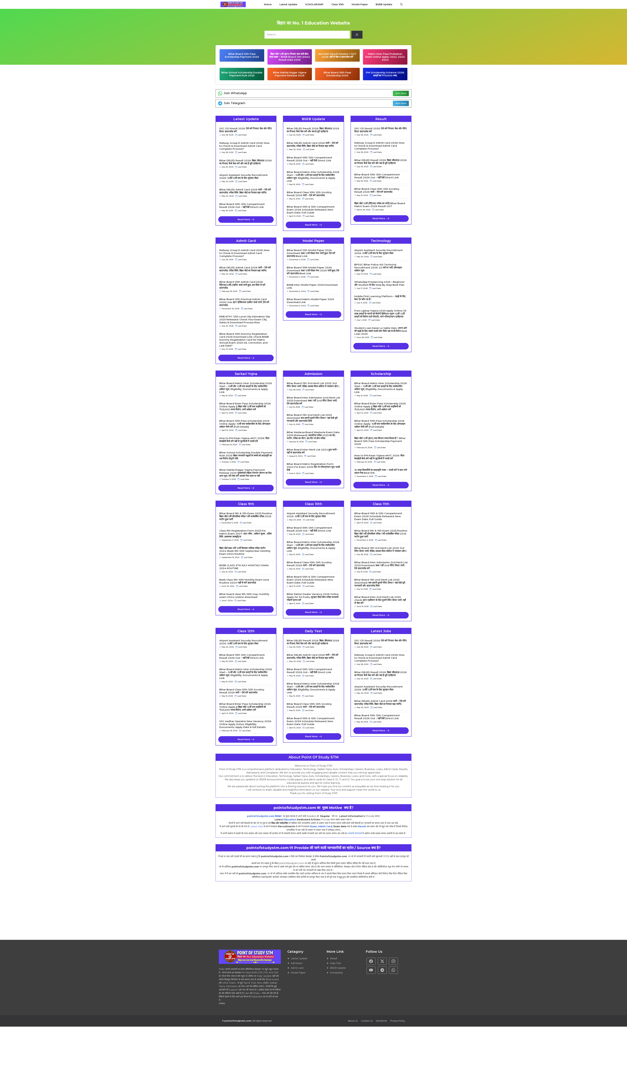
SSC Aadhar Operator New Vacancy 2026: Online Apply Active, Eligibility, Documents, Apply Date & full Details (245, 724)
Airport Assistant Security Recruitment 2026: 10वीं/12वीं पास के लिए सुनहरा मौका (243, 176)
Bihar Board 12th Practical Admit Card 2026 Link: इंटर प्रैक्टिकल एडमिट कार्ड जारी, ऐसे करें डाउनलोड (244, 302)
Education (289, 819)
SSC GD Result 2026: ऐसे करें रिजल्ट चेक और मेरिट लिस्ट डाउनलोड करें (245, 130)
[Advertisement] (98, 911)
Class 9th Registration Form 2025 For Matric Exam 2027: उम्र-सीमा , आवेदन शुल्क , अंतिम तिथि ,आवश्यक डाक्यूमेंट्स (245, 533)
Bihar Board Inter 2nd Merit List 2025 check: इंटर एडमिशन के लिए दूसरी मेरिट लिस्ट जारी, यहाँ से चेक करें (380, 600)
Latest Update (288, 4)
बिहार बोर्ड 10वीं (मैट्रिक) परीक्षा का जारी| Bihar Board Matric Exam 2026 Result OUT (379, 205)
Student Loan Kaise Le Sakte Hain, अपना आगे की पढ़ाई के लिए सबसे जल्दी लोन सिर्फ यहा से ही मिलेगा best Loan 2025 (380, 331)
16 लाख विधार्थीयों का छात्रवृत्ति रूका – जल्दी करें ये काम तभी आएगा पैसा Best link (380, 471)
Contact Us (367, 1020)
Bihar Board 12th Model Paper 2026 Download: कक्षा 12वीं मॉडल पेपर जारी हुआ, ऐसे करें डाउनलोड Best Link (311, 253)
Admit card (297, 967)
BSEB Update (384, 4)
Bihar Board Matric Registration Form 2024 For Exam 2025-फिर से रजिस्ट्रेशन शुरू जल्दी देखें (313, 467)
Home (268, 4)
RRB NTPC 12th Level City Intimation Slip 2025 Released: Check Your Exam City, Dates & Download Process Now (244, 319)
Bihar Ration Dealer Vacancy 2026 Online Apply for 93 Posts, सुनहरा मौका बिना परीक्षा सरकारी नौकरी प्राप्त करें (313, 597)
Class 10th (337, 4)
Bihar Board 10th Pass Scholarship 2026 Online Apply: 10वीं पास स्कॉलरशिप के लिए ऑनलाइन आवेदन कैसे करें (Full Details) (244, 423)
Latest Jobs (256, 826)
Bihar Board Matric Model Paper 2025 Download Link (310, 301)
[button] (401, 4)
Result (362, 826)
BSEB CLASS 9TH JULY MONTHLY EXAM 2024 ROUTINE (244, 567)
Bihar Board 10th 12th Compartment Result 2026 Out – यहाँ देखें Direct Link (242, 206)
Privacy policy (397, 1020)
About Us (353, 1020)
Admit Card (325, 826)
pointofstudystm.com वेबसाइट (264, 816)
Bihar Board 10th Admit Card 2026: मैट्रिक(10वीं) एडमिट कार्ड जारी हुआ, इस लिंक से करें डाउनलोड (242, 284)
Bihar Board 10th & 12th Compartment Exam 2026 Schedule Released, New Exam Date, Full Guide (311, 209)
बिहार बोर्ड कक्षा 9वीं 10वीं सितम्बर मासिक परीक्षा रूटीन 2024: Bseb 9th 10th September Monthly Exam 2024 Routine (245, 551)
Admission (297, 963)
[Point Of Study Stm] (233, 4)
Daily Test (335, 963)
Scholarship (336, 972)
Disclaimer (381, 1020)
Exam (313, 826)
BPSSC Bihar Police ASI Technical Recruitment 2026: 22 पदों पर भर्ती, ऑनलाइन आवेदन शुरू (378, 267)
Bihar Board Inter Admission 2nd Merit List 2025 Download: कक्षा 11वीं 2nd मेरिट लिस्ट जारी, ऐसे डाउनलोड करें (313, 400)
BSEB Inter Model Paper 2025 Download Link (312, 286)
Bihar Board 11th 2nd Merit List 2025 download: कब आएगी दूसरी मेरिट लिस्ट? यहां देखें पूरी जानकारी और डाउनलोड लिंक (312, 418)
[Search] (356, 35)
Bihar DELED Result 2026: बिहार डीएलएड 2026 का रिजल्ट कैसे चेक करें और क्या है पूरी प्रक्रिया (245, 162)
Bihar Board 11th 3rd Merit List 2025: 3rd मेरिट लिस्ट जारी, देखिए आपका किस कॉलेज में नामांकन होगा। (313, 385)
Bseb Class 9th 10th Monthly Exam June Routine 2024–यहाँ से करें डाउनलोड (244, 581)
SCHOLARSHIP (314, 4)
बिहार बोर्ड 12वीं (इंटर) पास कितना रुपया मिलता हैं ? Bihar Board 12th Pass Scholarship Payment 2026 (380, 441)
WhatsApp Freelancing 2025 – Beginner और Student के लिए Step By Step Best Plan (379, 283)
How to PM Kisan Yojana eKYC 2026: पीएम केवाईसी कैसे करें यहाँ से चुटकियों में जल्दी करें (244, 440)
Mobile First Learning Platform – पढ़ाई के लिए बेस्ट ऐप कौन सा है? (380, 298)
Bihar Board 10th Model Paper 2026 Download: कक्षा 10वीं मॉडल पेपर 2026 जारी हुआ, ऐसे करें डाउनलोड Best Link (313, 270)
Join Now (400, 93)
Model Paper (360, 4)
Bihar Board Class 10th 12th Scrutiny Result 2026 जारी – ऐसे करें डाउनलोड (309, 194)
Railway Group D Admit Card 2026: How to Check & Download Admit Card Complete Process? (244, 146)
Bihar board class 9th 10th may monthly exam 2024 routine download (244, 596)
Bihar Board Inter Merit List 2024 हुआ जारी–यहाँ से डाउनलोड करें (312, 451)
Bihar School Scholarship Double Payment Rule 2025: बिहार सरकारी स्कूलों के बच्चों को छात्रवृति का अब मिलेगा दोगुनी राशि (246, 455)
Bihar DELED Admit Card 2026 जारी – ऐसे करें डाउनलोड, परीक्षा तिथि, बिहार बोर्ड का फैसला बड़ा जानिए (245, 191)
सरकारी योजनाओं (355, 833)
